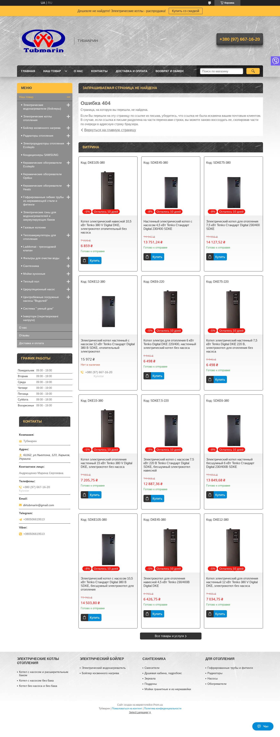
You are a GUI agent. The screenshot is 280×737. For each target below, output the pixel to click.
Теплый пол (31, 281)
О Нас (78, 71)
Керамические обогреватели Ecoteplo (42, 164)
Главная (28, 71)
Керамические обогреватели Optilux (42, 175)
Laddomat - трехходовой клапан (39, 248)
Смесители (152, 667)
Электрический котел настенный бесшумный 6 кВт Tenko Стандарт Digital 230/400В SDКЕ (230, 463)
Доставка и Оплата (131, 71)
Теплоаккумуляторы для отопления (39, 237)
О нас (23, 327)
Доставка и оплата (31, 343)
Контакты (99, 71)
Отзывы (24, 335)
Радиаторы (214, 673)
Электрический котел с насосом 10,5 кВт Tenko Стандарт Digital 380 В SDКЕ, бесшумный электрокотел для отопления (107, 584)
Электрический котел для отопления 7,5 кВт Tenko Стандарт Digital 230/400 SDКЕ (233, 225)
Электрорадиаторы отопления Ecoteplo (43, 145)
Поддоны (151, 683)
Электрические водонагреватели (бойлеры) (42, 106)
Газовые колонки (34, 227)
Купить (95, 260)
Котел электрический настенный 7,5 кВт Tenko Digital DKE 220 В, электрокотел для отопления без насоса (231, 346)
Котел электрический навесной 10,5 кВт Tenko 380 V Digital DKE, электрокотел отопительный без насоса (106, 227)
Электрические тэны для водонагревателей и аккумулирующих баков (39, 216)
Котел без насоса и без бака (38, 685)
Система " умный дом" (38, 308)
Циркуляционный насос (39, 289)
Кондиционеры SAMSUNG (40, 154)
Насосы (212, 678)
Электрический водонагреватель (104, 667)
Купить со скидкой (185, 11)
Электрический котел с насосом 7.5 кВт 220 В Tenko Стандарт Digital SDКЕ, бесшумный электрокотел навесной (168, 465)
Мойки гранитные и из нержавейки (168, 689)
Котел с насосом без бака (36, 680)
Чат (266, 726)
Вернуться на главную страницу (110, 130)
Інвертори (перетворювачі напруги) (40, 318)
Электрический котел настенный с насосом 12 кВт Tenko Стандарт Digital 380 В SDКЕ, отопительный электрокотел (108, 346)
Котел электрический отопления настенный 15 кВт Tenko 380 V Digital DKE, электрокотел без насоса (106, 463)
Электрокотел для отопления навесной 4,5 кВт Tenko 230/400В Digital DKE (166, 582)
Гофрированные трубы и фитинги (230, 667)
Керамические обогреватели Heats (42, 187)
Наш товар (52, 71)
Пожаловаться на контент (127, 708)
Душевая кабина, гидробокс (163, 673)
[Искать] (253, 71)
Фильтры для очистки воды (41, 258)
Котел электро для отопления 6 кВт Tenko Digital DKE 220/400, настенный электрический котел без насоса (169, 344)
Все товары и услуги (169, 636)
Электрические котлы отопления (37, 118)
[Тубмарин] (43, 40)
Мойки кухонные (34, 273)
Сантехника (31, 266)
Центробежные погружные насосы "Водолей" (41, 298)
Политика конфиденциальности (162, 708)
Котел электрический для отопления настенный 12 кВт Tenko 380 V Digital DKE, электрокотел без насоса (232, 582)
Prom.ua (158, 704)
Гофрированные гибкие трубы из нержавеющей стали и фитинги (43, 200)
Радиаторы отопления (38, 135)
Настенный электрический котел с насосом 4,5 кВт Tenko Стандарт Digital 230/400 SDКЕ (167, 225)
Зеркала (150, 678)
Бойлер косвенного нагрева (41, 127)
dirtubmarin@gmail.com (38, 505)
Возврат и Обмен (169, 71)
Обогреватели (217, 683)
